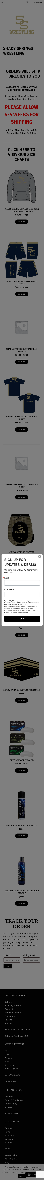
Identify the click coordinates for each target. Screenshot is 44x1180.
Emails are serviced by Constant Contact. (16, 612)
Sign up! (22, 619)
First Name (9, 589)
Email (6, 578)
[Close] (39, 556)
